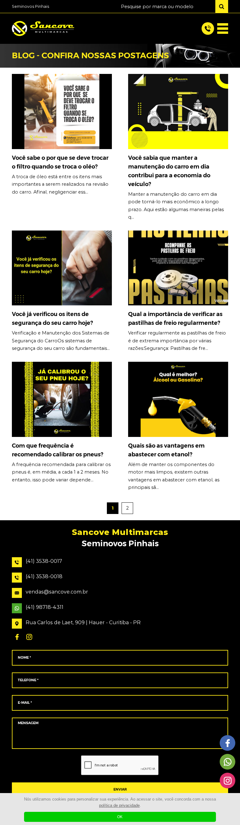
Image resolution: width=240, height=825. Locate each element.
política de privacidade (119, 805)
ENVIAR (120, 789)
